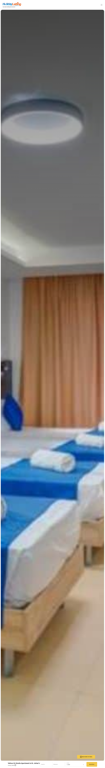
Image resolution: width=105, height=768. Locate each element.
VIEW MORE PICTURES (87, 756)
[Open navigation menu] (101, 4)
